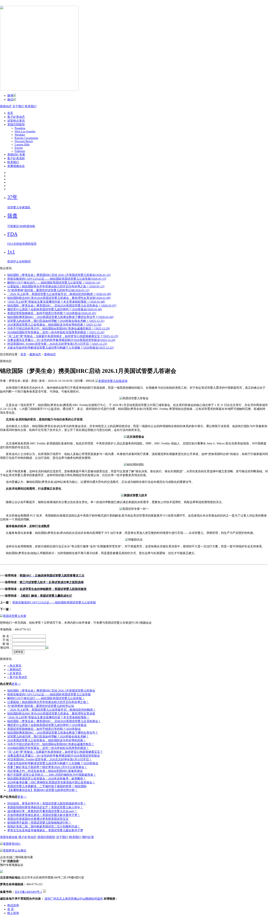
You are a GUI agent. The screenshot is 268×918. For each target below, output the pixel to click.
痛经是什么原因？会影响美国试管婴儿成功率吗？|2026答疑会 (47, 725)
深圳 (47, 898)
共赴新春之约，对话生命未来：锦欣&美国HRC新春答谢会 (45, 770)
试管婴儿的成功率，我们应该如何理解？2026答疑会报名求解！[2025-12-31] (55, 320)
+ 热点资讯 (14, 665)
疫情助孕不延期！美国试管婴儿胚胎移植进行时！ (39, 822)
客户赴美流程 (16, 158)
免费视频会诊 (16, 166)
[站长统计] (44, 891)
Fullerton (20, 151)
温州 (100, 898)
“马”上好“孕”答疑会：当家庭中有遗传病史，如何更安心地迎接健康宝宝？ (55, 751)
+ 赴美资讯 (14, 673)
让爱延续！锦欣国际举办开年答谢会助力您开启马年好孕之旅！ (48, 702)
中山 (82, 898)
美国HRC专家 (16, 154)
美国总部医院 (16, 124)
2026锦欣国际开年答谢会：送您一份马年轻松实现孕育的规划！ (48, 748)
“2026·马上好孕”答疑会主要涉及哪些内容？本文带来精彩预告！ (48, 717)
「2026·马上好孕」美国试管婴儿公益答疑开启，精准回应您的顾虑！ (51, 709)
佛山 (76, 898)
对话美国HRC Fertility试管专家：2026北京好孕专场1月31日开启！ (49, 759)
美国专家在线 (9, 837)
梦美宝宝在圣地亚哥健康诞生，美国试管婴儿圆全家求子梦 (45, 830)
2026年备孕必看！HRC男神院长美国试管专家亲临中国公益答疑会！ (51, 782)
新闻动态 (6, 106)
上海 (65, 898)
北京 (59, 898)
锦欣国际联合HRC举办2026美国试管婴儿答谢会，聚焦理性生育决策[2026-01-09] (58, 297)
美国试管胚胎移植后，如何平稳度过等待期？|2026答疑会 (44, 728)
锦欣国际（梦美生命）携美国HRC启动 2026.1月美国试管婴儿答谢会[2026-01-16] (58, 274)
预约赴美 (88, 837)
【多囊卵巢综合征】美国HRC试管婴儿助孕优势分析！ (42, 790)
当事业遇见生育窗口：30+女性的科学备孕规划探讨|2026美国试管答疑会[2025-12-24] (61, 340)
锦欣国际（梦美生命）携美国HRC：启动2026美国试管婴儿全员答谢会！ (54, 721)
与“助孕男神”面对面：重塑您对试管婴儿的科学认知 (40, 705)
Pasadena (20, 128)
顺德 (88, 898)
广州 (53, 898)
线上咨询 (13, 913)
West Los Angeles (25, 131)
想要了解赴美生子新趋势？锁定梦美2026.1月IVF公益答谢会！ (47, 767)
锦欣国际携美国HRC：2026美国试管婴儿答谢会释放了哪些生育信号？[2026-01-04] (60, 317)
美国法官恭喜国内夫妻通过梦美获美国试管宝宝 (38, 818)
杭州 (94, 898)
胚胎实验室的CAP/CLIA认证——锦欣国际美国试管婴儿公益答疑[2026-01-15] (56, 278)
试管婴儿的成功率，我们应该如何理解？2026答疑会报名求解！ (48, 736)
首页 (10, 113)
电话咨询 (13, 905)
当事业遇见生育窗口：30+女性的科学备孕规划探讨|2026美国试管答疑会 (53, 755)
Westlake (20, 134)
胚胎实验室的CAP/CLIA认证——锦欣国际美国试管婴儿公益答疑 (54, 602)
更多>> (16, 683)
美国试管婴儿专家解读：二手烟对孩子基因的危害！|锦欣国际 (47, 786)
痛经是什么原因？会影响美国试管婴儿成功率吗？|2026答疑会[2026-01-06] (54, 309)
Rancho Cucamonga (26, 138)
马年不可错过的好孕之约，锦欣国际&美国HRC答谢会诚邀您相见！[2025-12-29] (58, 328)
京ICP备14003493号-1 (28, 891)
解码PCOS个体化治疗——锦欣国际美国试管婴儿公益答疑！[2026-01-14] (53, 282)
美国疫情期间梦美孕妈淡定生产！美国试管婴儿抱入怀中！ (45, 807)
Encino (19, 147)
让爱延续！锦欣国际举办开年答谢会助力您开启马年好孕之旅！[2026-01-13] (55, 286)
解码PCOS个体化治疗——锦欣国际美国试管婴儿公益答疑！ (46, 698)
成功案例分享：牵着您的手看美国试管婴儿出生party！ (42, 811)
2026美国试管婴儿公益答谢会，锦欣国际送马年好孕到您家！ (46, 740)
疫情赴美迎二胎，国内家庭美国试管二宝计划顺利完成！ (43, 826)
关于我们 (18, 106)
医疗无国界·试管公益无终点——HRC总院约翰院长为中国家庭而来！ (51, 774)
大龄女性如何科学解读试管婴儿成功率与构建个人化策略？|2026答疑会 (52, 763)
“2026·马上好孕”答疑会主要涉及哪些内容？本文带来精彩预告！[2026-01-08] (56, 301)
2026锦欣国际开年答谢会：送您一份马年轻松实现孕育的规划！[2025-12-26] (55, 332)
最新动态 (35, 354)
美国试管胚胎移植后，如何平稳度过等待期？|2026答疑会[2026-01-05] (51, 313)
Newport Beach (24, 141)
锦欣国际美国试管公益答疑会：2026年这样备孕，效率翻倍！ (46, 778)
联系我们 (30, 106)
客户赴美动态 (16, 116)
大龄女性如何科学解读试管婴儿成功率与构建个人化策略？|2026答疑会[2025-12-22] (60, 347)
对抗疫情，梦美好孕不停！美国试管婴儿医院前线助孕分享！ (46, 803)
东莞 (71, 898)
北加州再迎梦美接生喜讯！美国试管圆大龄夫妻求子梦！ (43, 815)
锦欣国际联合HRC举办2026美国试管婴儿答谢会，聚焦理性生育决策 (51, 713)
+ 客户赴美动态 (17, 677)
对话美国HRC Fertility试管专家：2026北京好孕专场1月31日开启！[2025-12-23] (57, 343)
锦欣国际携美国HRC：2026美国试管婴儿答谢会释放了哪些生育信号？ (52, 732)
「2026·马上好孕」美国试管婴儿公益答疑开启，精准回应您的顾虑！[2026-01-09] (59, 294)
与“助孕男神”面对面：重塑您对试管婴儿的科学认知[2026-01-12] (48, 290)
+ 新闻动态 (14, 669)
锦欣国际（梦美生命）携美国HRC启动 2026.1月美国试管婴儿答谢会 (51, 690)
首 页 (10, 909)
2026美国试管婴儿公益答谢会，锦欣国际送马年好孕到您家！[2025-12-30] (54, 324)
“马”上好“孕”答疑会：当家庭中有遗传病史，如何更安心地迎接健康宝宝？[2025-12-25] (62, 336)
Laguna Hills (22, 144)
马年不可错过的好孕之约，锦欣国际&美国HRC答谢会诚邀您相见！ (50, 744)
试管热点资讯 (16, 120)
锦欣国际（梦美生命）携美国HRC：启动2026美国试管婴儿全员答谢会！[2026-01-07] (61, 305)
